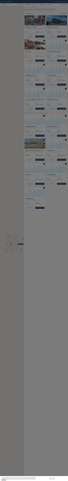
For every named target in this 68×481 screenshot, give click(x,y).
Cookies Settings (52, 478)
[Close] (67, 478)
